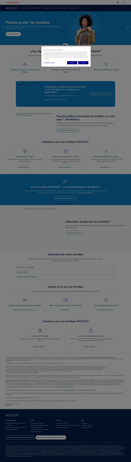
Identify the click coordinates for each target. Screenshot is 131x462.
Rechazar (72, 62)
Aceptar (83, 62)
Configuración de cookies (49, 62)
